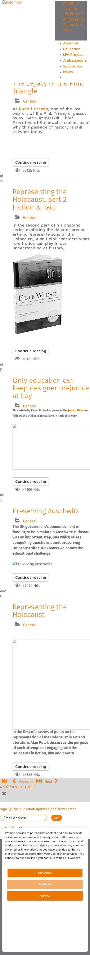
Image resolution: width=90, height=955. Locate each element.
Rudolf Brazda (33, 108)
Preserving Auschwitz (46, 511)
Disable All (45, 884)
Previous (26, 782)
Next (48, 782)
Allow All (45, 895)
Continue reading (30, 162)
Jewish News (76, 410)
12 (29, 787)
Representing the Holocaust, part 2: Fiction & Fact (40, 200)
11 (24, 787)
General (29, 101)
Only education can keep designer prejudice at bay (51, 388)
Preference (45, 873)
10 (20, 787)
